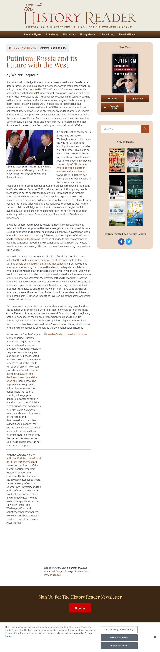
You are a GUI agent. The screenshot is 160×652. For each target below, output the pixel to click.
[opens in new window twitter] (129, 241)
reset (34, 92)
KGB (54, 107)
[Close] (155, 636)
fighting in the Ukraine (27, 238)
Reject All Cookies (119, 637)
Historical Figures (32, 34)
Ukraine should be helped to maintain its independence (37, 263)
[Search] (145, 129)
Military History (87, 34)
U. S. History (52, 34)
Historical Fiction (127, 34)
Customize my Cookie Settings (119, 629)
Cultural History (107, 34)
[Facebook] (121, 241)
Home (15, 47)
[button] (112, 98)
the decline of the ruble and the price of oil (21, 377)
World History (69, 34)
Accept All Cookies (119, 645)
